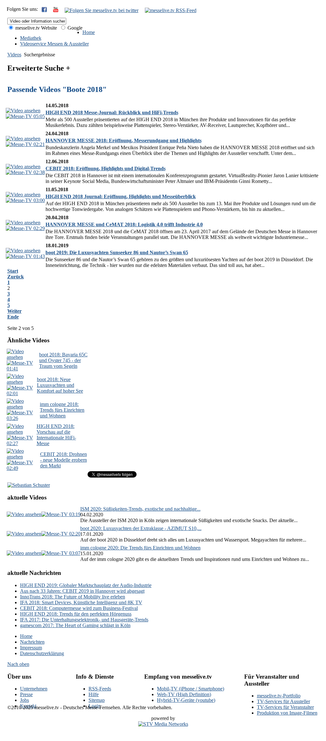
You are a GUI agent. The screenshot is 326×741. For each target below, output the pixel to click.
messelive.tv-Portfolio (279, 695)
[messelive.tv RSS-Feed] (170, 10)
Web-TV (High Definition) (184, 694)
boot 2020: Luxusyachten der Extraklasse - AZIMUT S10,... (141, 528)
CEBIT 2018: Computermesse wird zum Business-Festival (79, 608)
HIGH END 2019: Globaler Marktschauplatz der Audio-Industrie (86, 585)
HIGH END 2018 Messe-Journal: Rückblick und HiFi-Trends (112, 112)
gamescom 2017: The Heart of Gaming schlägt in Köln (75, 625)
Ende (13, 316)
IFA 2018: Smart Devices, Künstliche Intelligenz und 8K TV (81, 602)
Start (12, 271)
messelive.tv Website (35, 28)
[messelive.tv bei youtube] (55, 10)
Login (95, 706)
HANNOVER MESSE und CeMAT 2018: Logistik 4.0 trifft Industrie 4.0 (124, 224)
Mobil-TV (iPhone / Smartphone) (190, 688)
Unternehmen (33, 688)
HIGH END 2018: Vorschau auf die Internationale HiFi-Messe (56, 434)
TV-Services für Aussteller (283, 701)
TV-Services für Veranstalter (285, 707)
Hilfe (94, 694)
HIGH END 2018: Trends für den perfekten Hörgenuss (75, 614)
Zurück (15, 276)
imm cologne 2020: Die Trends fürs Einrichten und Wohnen (140, 547)
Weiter (14, 311)
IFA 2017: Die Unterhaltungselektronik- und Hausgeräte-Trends (84, 619)
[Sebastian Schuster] (28, 485)
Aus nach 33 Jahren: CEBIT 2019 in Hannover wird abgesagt (82, 591)
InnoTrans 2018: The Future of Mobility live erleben (72, 596)
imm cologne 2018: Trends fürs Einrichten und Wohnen (62, 410)
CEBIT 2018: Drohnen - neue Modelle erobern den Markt (63, 459)
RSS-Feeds (100, 688)
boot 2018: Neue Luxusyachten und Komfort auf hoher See (60, 385)
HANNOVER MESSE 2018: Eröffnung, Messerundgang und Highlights (124, 140)
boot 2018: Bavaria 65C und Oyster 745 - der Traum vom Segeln (63, 360)
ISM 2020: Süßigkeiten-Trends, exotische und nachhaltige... (140, 509)
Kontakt (28, 706)
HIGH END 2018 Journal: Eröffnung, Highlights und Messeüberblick (121, 196)
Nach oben (18, 664)
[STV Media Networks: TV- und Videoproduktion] (163, 724)
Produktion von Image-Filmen (287, 713)
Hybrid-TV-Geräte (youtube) (186, 700)
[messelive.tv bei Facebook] (44, 10)
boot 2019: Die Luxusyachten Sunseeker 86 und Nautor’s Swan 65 (117, 252)
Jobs (24, 700)
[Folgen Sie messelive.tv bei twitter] (101, 10)
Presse (26, 694)
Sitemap (97, 700)
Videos (14, 54)
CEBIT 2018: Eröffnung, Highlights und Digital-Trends (106, 168)
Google (74, 28)
